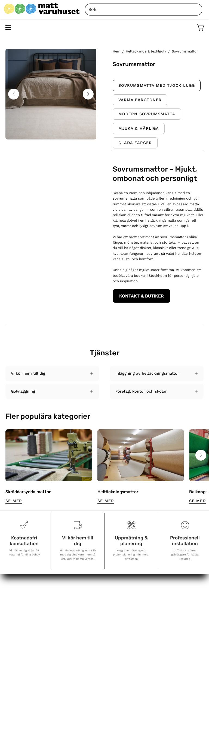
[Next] (88, 94)
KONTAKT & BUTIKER (141, 296)
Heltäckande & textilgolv (146, 51)
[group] (104, 466)
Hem (116, 51)
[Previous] (13, 94)
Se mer (13, 501)
